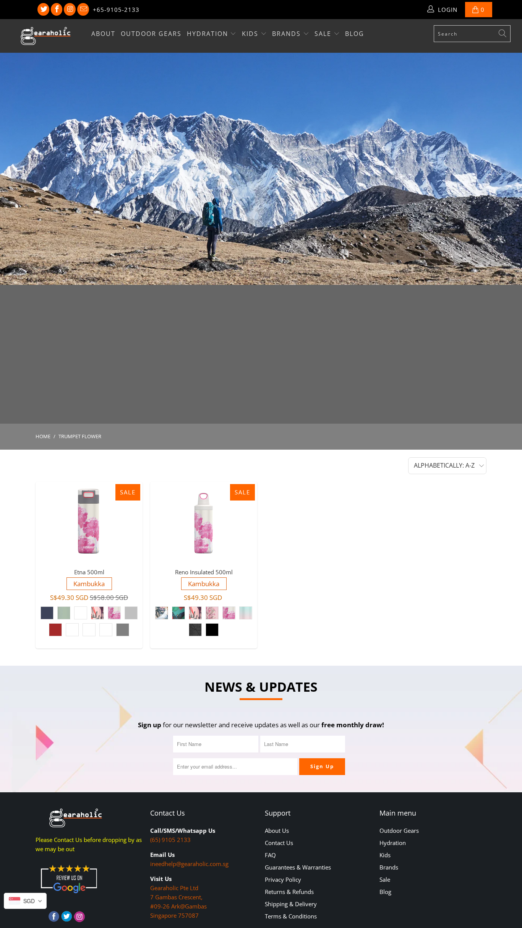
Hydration (208, 33)
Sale (324, 33)
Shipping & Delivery (291, 904)
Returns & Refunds (289, 891)
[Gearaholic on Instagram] (70, 9)
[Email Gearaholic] (83, 9)
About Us (277, 830)
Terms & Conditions (291, 916)
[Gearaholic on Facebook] (57, 9)
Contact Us (279, 843)
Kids (251, 33)
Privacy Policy (283, 879)
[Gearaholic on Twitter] (43, 9)
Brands (287, 33)
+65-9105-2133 (116, 9)
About (103, 33)
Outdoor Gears (151, 33)
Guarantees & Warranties (298, 867)
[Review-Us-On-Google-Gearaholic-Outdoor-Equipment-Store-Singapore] (69, 895)
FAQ (270, 855)
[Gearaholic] (46, 36)
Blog (354, 33)
